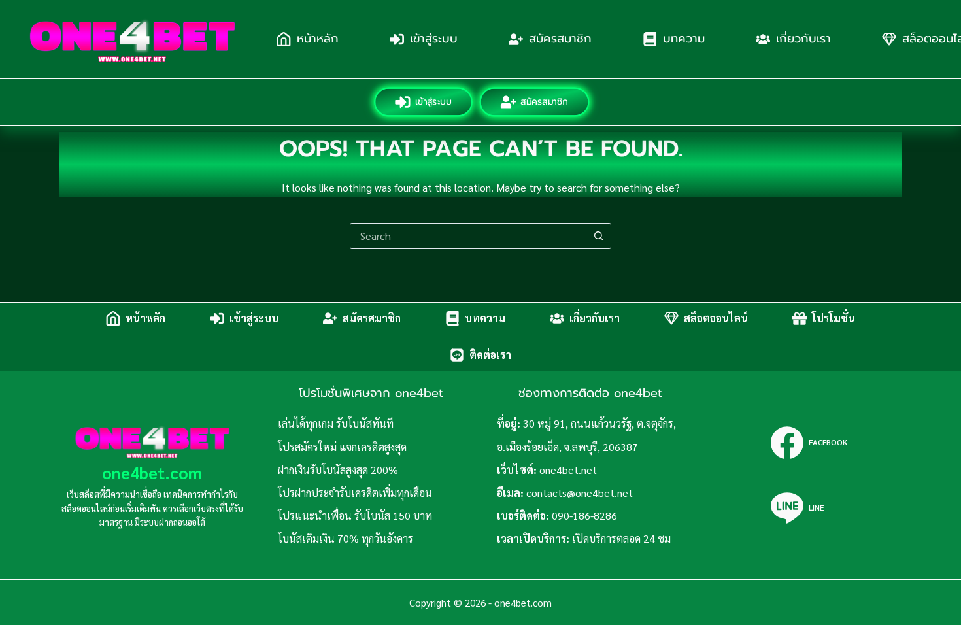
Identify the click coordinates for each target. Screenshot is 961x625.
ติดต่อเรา (490, 355)
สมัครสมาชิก (560, 38)
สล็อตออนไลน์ (716, 318)
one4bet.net (568, 470)
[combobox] (468, 236)
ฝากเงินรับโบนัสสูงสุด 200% (338, 470)
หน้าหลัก (318, 38)
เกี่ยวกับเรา (803, 38)
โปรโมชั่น (833, 318)
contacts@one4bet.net (579, 492)
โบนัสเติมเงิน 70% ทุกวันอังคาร (345, 538)
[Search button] (598, 236)
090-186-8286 (584, 515)
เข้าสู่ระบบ (434, 38)
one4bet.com (152, 472)
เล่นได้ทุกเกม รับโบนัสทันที (336, 423)
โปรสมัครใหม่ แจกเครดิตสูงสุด (342, 447)
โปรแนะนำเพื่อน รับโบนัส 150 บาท (355, 515)
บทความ (684, 38)
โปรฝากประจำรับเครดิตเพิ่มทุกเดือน (355, 492)
